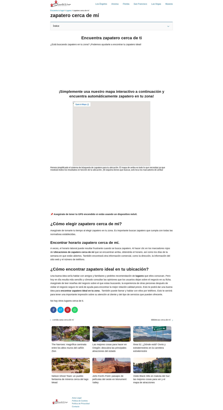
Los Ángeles (101, 4)
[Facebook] (53, 310)
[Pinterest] (68, 310)
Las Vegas (156, 4)
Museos (169, 4)
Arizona (114, 4)
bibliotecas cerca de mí (161, 320)
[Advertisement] (111, 67)
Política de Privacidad (81, 404)
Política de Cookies (80, 401)
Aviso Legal (76, 398)
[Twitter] (60, 310)
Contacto (75, 406)
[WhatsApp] (75, 310)
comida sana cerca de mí (63, 320)
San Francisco (140, 4)
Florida (126, 4)
